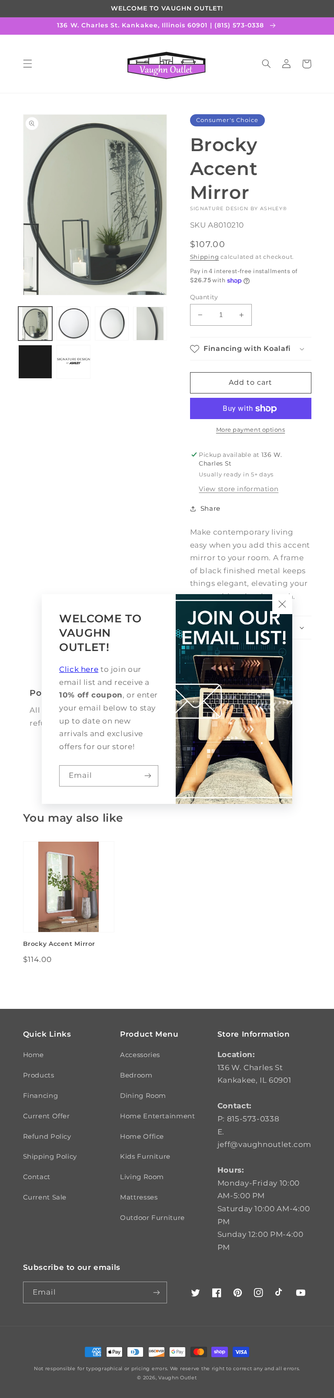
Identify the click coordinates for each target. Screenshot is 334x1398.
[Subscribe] (148, 776)
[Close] (282, 604)
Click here (78, 669)
